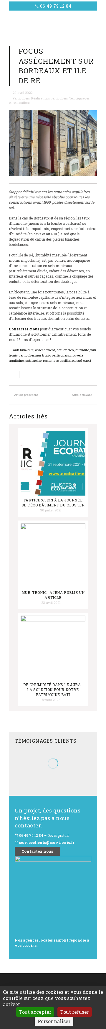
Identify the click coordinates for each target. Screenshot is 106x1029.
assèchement (45, 350)
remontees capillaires (59, 361)
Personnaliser (54, 1021)
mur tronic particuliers (52, 355)
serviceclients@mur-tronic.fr (44, 842)
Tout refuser (74, 1012)
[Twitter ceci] (26, 374)
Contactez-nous (24, 329)
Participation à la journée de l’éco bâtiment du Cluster (53, 502)
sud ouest (84, 361)
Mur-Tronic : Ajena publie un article (53, 595)
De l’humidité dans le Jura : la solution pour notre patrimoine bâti (53, 689)
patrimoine (33, 361)
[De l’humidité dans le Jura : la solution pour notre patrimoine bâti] (53, 648)
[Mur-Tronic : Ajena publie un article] (53, 555)
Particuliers (21, 98)
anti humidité (23, 350)
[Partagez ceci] (14, 374)
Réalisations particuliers (49, 98)
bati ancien (65, 350)
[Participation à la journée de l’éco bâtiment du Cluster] (53, 463)
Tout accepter (35, 1012)
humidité (82, 350)
